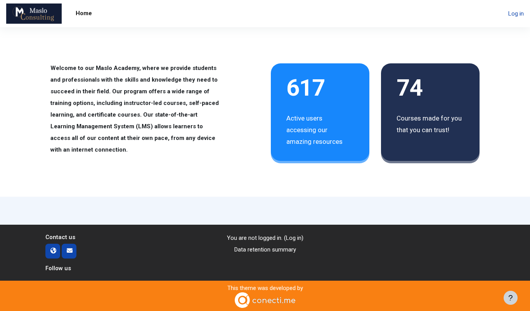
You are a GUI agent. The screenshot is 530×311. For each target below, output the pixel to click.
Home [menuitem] (84, 13)
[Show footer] (511, 298)
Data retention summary (265, 249)
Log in (516, 13)
